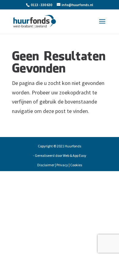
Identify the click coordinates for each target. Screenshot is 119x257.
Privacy (62, 165)
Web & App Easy (74, 155)
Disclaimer (45, 165)
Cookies (76, 165)
